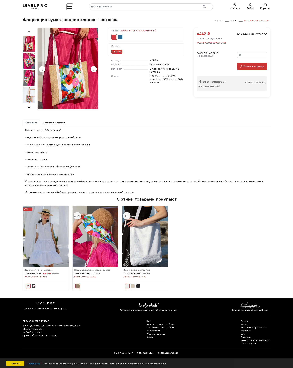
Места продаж (248, 344)
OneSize (116, 51)
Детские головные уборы (160, 327)
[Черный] (34, 286)
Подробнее (33, 363)
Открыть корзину (255, 82)
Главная (245, 321)
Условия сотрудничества (211, 42)
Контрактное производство (255, 340)
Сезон (150, 337)
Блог (243, 334)
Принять (15, 363)
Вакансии (246, 337)
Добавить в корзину (252, 66)
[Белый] (28, 286)
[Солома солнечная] (133, 286)
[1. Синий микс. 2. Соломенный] (120, 37)
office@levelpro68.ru (33, 329)
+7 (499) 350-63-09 (32, 332)
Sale (149, 321)
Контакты (246, 331)
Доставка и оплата (54, 122)
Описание (31, 122)
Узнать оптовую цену (209, 38)
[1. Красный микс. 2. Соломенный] (114, 37)
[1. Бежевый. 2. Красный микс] (78, 286)
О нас (244, 324)
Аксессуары (153, 331)
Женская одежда (156, 334)
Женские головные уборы (160, 324)
